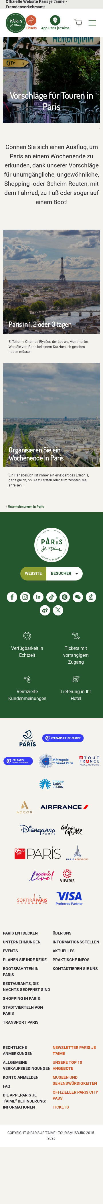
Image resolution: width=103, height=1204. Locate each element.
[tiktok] (51, 597)
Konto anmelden (21, 1077)
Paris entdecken (20, 933)
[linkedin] (38, 597)
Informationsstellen (76, 942)
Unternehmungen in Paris (26, 507)
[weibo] (45, 610)
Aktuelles (64, 951)
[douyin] (91, 597)
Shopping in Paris (21, 998)
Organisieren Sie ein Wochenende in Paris (36, 453)
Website (33, 573)
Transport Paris (21, 1022)
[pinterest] (65, 597)
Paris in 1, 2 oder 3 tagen (40, 324)
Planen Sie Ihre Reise (25, 959)
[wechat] (78, 597)
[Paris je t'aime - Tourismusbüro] (16, 22)
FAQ (6, 1086)
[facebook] (12, 597)
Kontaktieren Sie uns (75, 968)
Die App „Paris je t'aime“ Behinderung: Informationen (24, 1101)
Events (10, 951)
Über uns (62, 933)
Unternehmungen (22, 942)
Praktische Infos (71, 959)
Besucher (61, 573)
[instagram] (25, 597)
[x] (58, 610)
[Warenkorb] (78, 23)
